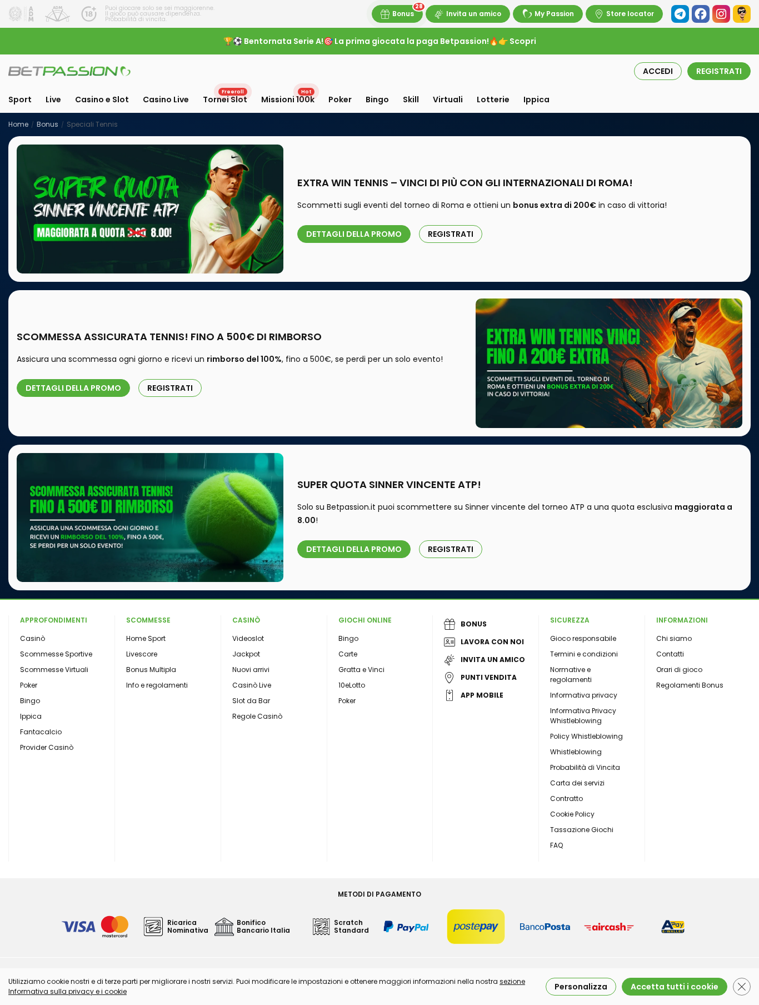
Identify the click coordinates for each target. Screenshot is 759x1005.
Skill (411, 99)
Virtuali (448, 99)
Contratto (566, 798)
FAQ (556, 845)
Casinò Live (251, 685)
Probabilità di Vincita (585, 767)
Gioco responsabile (583, 638)
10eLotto (351, 685)
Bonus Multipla (151, 669)
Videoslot (248, 638)
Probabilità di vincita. (136, 19)
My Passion (554, 13)
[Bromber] (742, 14)
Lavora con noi (492, 641)
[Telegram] (680, 14)
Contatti (670, 654)
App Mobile (482, 695)
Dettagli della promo (354, 234)
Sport (20, 99)
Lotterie (493, 99)
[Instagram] (721, 14)
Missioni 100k (287, 99)
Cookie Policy (572, 814)
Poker (340, 99)
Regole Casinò (257, 716)
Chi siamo (674, 638)
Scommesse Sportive (56, 654)
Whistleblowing (576, 752)
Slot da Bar (251, 700)
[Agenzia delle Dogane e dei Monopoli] (21, 14)
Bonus (403, 13)
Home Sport (146, 638)
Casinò (32, 638)
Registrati (450, 234)
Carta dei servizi (577, 783)
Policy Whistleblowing (586, 736)
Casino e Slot (102, 99)
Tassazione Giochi (581, 829)
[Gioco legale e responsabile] (57, 14)
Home (18, 124)
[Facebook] (701, 14)
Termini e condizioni (584, 654)
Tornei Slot (225, 99)
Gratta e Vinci (361, 669)
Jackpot (246, 654)
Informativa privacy (583, 695)
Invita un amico (473, 13)
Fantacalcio (41, 732)
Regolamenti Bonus (689, 685)
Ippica (536, 99)
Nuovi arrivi (250, 669)
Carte (347, 654)
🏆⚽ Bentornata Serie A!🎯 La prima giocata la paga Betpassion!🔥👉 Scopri (379, 41)
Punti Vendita (489, 677)
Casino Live (166, 99)
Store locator (630, 13)
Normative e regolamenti (571, 674)
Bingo (377, 99)
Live (53, 99)
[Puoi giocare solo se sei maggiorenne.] (89, 14)
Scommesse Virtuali (54, 669)
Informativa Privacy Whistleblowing (583, 715)
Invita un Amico (493, 659)
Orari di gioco (679, 669)
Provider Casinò (46, 747)
